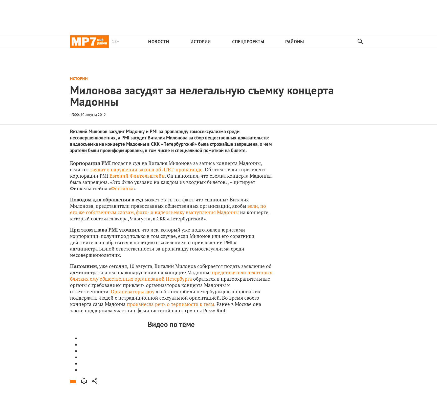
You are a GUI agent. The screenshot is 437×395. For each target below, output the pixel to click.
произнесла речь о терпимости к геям (170, 304)
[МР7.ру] (89, 41)
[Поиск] (360, 41)
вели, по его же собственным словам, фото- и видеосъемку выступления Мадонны (168, 209)
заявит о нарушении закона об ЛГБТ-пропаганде (146, 169)
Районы (294, 42)
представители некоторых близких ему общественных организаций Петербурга (171, 275)
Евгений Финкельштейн (137, 176)
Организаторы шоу (133, 291)
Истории (200, 42)
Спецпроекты (248, 42)
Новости (158, 42)
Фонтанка (122, 188)
